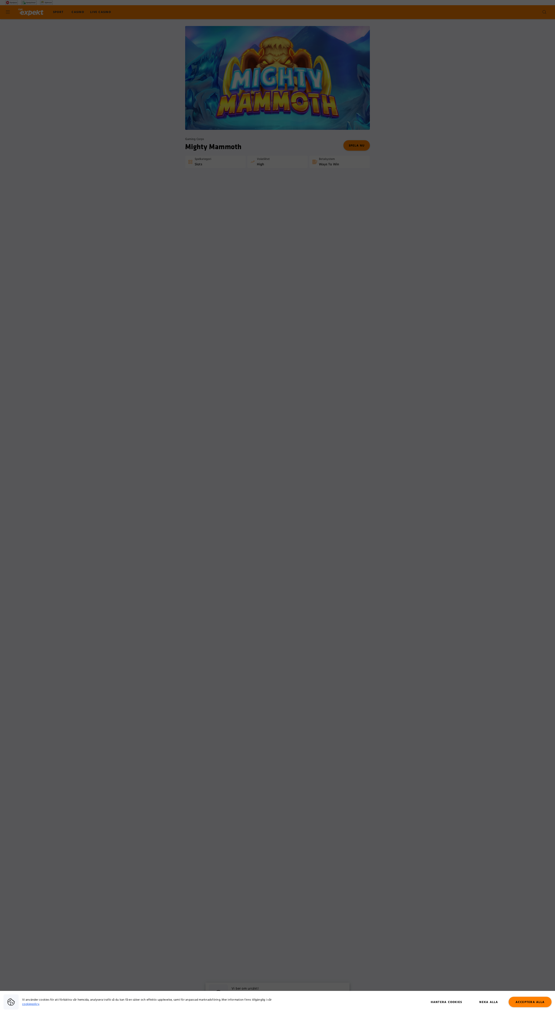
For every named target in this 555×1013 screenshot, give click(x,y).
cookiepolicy (30, 1004)
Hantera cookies (446, 1002)
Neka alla (488, 1002)
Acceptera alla (530, 1002)
